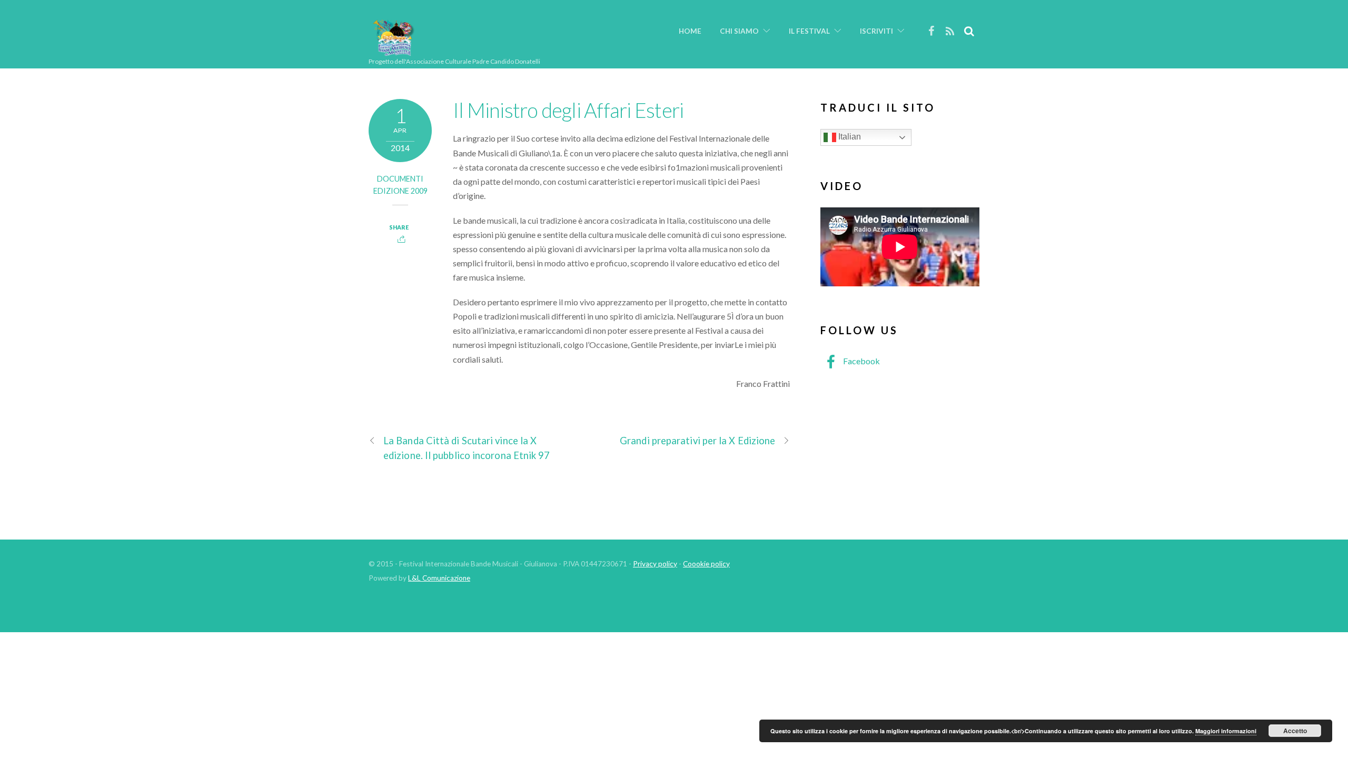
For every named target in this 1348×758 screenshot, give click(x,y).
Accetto (1295, 730)
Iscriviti (876, 31)
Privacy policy (655, 564)
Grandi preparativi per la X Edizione (697, 440)
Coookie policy (706, 564)
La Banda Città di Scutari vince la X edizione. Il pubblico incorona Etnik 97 (466, 448)
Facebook (860, 361)
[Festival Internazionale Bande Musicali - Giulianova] (394, 51)
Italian (848, 136)
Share (399, 227)
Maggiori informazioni (1225, 731)
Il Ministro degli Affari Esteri (568, 110)
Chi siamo (739, 31)
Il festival (809, 31)
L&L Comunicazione (439, 578)
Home (690, 31)
